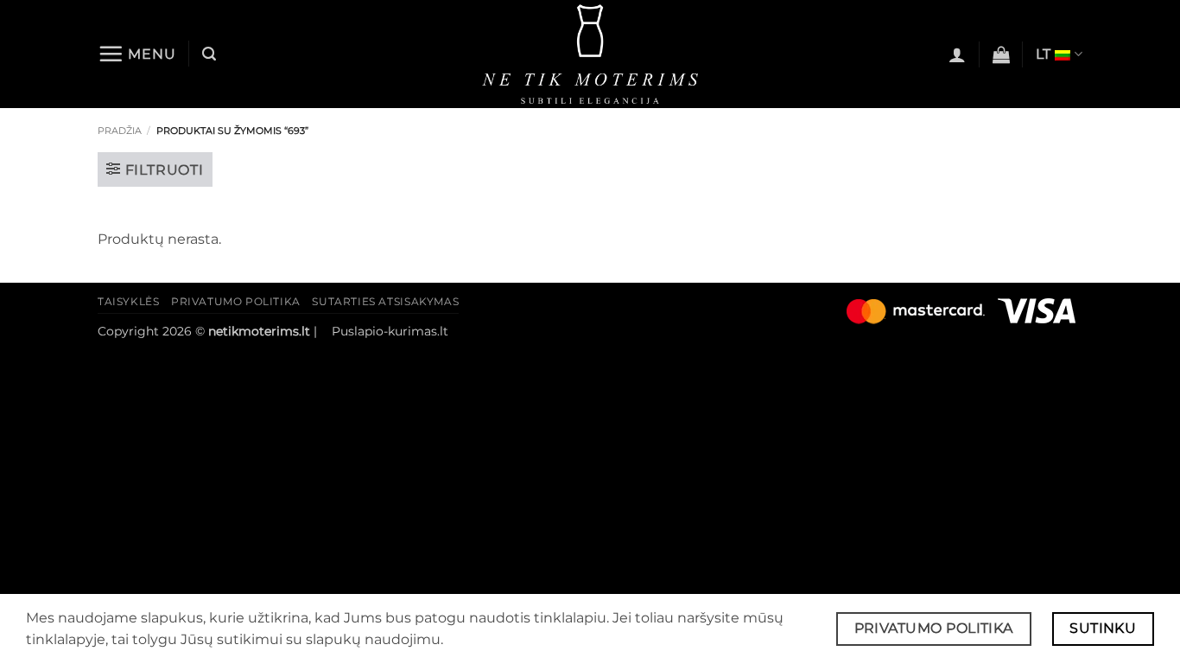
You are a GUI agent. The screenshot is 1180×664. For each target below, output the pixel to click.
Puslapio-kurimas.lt (390, 331)
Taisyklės (129, 301)
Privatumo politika (236, 301)
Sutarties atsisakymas (385, 301)
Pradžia (120, 130)
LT (1043, 54)
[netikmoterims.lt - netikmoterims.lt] (590, 54)
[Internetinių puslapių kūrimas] (326, 331)
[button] (137, 53)
